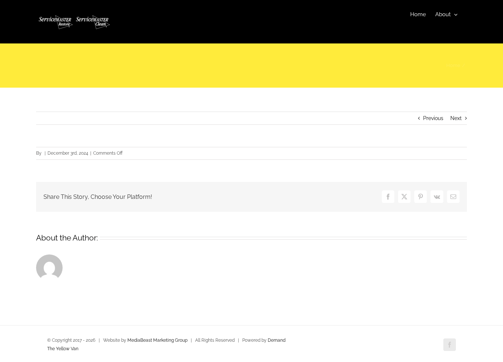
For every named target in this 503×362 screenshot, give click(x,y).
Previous (433, 118)
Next (456, 118)
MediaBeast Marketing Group (157, 340)
